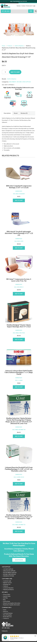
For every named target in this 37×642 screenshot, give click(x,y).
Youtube (7, 633)
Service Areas (6, 601)
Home (3, 45)
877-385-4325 (6, 11)
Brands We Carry (7, 616)
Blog (4, 599)
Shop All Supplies (7, 615)
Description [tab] (7, 113)
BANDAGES (19, 191)
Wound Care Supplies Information (11, 603)
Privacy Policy (6, 594)
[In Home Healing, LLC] (5, 5)
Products (9, 45)
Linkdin (9, 633)
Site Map (5, 598)
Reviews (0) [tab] (24, 113)
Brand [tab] (15, 113)
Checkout (5, 586)
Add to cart (15, 72)
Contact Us (6, 618)
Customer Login (7, 581)
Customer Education (8, 587)
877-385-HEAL (6, 628)
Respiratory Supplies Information (11, 604)
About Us (5, 611)
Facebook (3, 633)
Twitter (5, 633)
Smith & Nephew (19, 45)
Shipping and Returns (8, 589)
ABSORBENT (12, 82)
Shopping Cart (6, 584)
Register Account (7, 582)
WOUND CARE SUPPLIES (24, 82)
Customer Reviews (8, 613)
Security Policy (6, 596)
